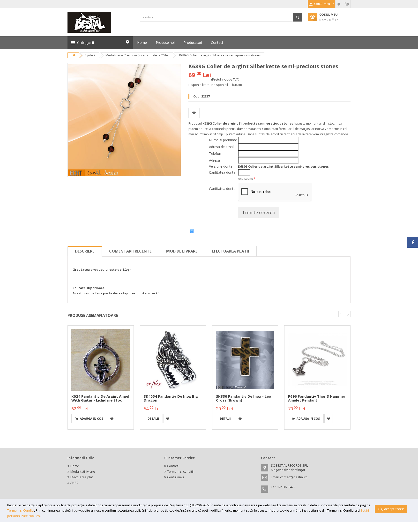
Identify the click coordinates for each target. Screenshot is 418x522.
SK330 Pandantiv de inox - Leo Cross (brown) (243, 398)
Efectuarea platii (230, 251)
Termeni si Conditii (20, 510)
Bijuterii (90, 55)
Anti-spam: (246, 179)
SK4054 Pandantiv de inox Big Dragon (171, 398)
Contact (172, 466)
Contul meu (175, 477)
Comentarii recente (130, 251)
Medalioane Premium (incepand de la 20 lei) (137, 55)
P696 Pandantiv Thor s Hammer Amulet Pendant (316, 398)
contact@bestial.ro (293, 477)
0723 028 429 (286, 487)
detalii (153, 419)
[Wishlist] (339, 4)
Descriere (84, 251)
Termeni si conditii (180, 471)
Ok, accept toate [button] (391, 509)
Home (74, 466)
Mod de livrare (181, 251)
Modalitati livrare (82, 471)
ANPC (74, 482)
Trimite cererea (258, 212)
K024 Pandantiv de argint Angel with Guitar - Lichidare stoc (100, 398)
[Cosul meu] (346, 4)
